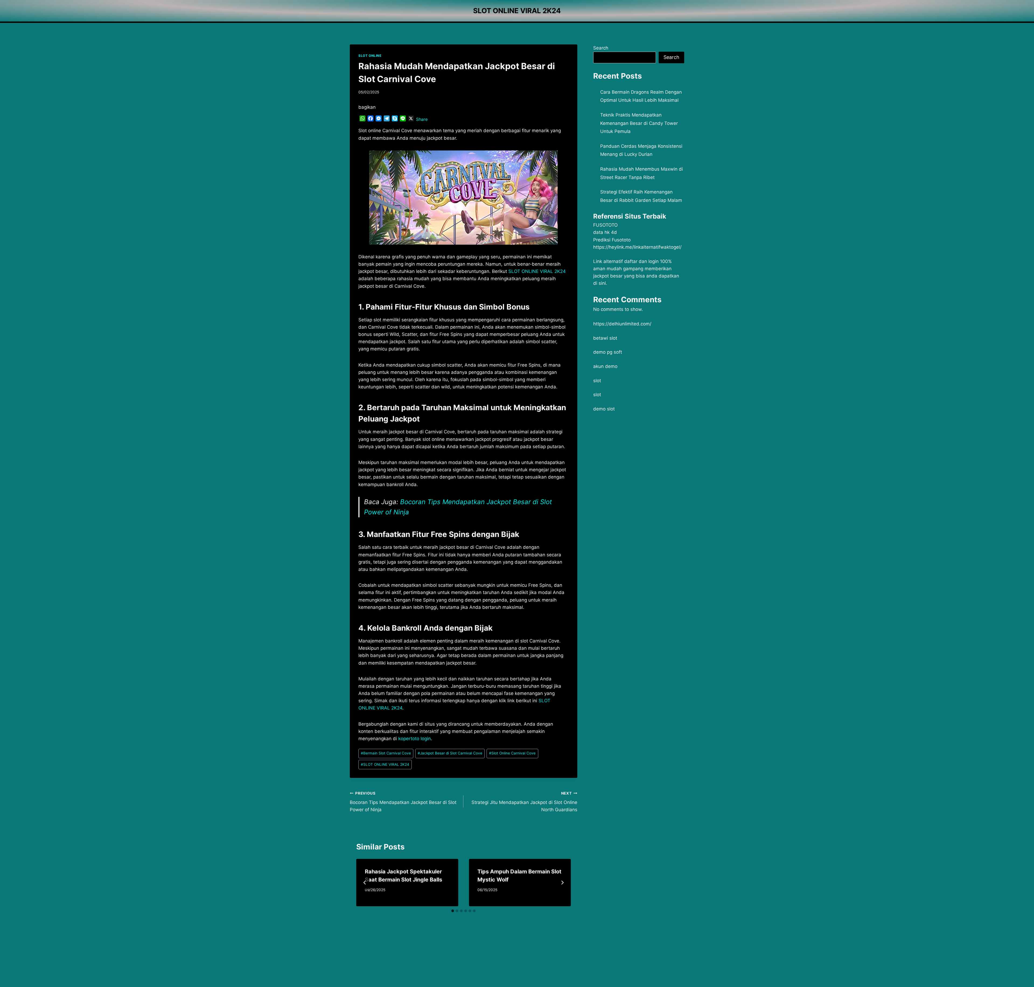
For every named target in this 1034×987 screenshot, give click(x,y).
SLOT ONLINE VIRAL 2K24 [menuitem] (537, 271)
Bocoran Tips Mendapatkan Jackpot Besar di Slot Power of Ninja (403, 802)
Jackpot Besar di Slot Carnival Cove (450, 753)
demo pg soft (607, 352)
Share (422, 119)
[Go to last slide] (365, 882)
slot (597, 380)
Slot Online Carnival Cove (512, 753)
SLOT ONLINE (370, 56)
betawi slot (605, 338)
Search (600, 48)
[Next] (562, 882)
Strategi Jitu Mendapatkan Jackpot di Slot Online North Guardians (524, 802)
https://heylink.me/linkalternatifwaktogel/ (637, 247)
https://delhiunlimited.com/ (622, 323)
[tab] (452, 910)
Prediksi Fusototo (612, 240)
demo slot (604, 409)
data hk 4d (605, 232)
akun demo (605, 366)
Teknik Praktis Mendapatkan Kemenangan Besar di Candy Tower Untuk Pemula (639, 123)
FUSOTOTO (605, 225)
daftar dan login (641, 261)
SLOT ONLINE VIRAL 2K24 (385, 764)
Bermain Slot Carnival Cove (386, 753)
